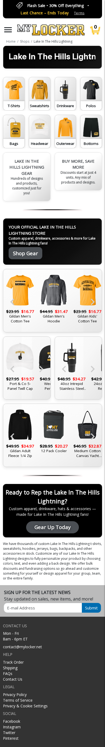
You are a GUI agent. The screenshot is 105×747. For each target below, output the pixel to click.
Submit (91, 607)
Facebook (11, 721)
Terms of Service (18, 700)
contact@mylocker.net (22, 646)
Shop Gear (25, 253)
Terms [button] (79, 13)
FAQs (7, 673)
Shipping (10, 667)
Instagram (12, 726)
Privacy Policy (15, 694)
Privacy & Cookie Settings (25, 705)
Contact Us (12, 679)
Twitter (9, 732)
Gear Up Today (52, 527)
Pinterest (11, 738)
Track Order (13, 662)
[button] (8, 30)
